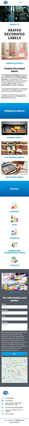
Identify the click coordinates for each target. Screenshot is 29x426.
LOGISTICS (14, 265)
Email (4, 316)
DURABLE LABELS (14, 137)
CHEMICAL (14, 211)
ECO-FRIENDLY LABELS (14, 157)
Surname (5, 310)
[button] (20, 2)
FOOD (14, 225)
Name (4, 304)
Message (5, 322)
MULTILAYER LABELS (14, 177)
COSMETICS (15, 238)
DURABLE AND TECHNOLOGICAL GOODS (14, 252)
